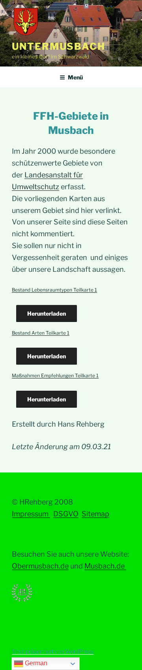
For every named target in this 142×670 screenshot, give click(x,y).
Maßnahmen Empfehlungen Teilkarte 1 (55, 375)
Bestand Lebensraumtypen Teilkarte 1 (54, 290)
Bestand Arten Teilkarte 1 (40, 333)
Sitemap (95, 514)
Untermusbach (58, 46)
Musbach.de (105, 566)
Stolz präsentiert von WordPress (52, 651)
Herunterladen (46, 313)
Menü (75, 77)
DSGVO (65, 514)
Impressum (31, 514)
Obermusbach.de (40, 566)
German (35, 663)
